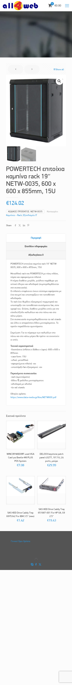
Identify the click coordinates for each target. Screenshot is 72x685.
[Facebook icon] (36, 564)
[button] (59, 81)
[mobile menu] (67, 5)
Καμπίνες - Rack (14, 215)
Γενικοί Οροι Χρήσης (20, 541)
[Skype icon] (32, 564)
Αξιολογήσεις (36, 254)
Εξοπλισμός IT (30, 215)
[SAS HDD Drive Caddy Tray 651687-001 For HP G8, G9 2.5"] (51, 484)
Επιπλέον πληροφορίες (36, 246)
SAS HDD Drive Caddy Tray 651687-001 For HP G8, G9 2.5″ (51, 513)
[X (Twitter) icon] (40, 564)
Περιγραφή (36, 237)
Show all (60, 69)
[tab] (36, 238)
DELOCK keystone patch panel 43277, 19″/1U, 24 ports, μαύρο (52, 457)
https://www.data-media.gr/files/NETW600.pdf (33, 397)
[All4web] (20, 5)
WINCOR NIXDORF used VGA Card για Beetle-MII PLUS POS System (20, 457)
